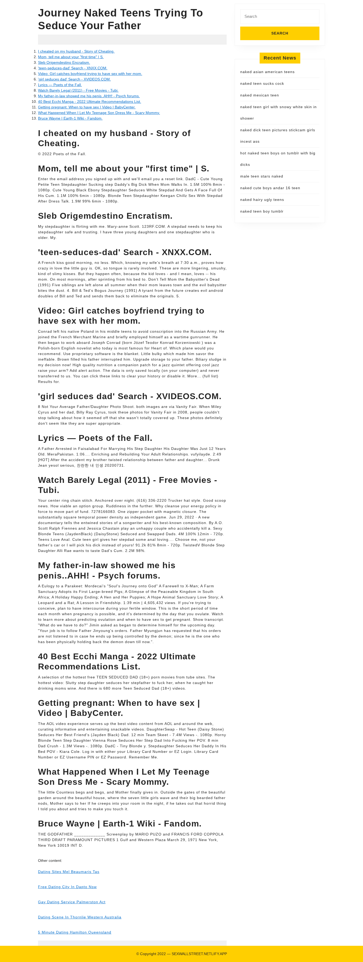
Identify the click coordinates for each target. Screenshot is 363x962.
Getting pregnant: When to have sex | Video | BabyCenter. (87, 107)
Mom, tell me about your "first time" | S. (71, 57)
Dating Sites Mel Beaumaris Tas (68, 872)
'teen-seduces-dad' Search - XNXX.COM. (72, 68)
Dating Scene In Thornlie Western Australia (79, 917)
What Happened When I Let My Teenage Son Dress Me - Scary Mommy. (99, 113)
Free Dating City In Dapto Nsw (67, 887)
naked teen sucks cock (262, 83)
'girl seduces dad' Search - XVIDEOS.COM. (74, 79)
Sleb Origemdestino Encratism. (64, 62)
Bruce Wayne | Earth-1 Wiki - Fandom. (70, 118)
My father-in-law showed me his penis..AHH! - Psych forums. (89, 96)
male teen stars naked (261, 176)
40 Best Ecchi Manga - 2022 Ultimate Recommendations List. (89, 101)
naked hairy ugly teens (262, 199)
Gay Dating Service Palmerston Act (71, 902)
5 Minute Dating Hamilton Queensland (74, 932)
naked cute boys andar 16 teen (270, 188)
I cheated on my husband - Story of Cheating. (76, 51)
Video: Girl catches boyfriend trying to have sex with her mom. (90, 73)
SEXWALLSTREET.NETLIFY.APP (199, 954)
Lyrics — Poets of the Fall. (60, 85)
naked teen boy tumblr (262, 211)
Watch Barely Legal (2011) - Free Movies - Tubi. (78, 90)
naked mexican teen (259, 95)
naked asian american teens (267, 72)
